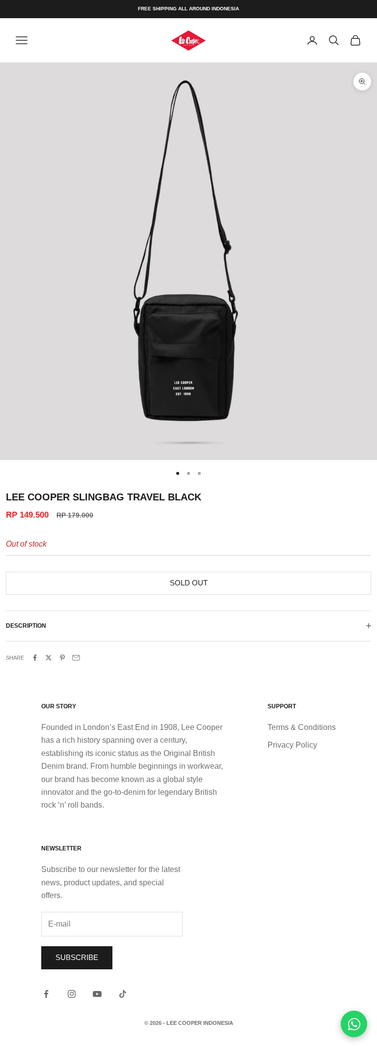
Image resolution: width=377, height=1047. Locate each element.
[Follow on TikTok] (123, 994)
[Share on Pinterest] (62, 658)
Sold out (189, 583)
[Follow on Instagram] (72, 994)
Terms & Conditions (302, 727)
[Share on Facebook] (35, 658)
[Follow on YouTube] (97, 994)
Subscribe (76, 957)
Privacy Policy (292, 745)
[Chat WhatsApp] (354, 1024)
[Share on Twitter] (49, 658)
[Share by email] (76, 658)
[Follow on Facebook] (46, 994)
